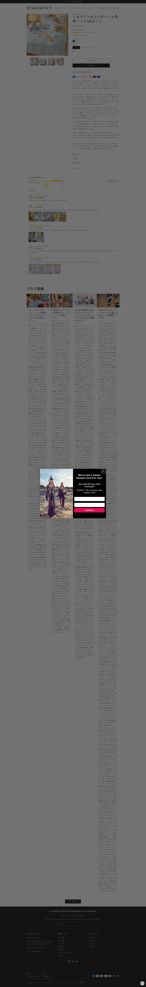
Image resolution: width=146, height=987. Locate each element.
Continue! (89, 510)
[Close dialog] (103, 471)
